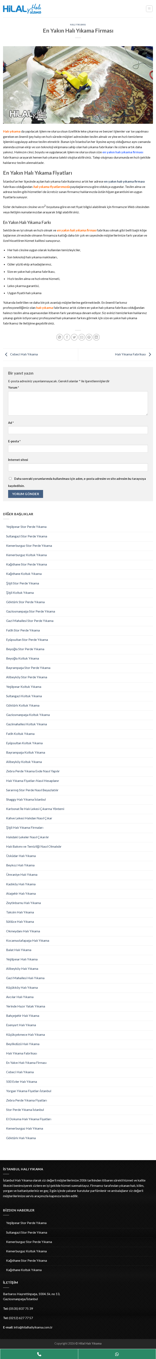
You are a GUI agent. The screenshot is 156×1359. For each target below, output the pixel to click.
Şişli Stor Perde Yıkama (22, 583)
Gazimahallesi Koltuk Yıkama (26, 724)
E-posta (14, 441)
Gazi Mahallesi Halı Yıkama (25, 978)
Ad (11, 422)
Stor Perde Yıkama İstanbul (25, 1109)
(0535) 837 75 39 (21, 1308)
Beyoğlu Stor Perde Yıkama (25, 649)
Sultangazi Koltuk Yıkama (24, 696)
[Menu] (149, 8)
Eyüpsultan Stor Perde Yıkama (27, 639)
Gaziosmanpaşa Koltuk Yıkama (28, 715)
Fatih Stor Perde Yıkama (23, 630)
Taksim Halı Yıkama (20, 912)
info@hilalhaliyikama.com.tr (33, 1327)
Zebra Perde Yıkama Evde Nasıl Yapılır (33, 771)
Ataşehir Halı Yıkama (21, 893)
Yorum (13, 387)
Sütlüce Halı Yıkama (20, 921)
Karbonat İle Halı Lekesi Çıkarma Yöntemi (35, 809)
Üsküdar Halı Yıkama (21, 856)
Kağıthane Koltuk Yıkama (24, 573)
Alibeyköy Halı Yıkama (22, 968)
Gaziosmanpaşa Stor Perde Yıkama (30, 611)
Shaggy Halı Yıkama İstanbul (26, 799)
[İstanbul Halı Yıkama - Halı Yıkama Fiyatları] (25, 9)
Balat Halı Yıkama (18, 950)
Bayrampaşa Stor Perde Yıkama (28, 668)
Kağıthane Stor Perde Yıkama (26, 564)
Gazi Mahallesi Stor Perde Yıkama (29, 621)
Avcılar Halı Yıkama (20, 997)
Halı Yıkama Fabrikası (21, 1053)
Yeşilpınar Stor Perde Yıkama (26, 526)
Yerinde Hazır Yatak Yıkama (25, 1006)
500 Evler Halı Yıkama (21, 1081)
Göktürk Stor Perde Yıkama (25, 602)
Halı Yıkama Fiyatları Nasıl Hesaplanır (32, 781)
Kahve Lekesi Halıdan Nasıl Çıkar (29, 818)
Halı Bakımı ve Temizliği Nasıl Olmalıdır (34, 846)
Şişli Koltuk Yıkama (20, 592)
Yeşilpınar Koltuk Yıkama (23, 686)
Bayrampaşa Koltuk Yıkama (25, 752)
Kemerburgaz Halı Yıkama (24, 1128)
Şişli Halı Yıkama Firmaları (24, 827)
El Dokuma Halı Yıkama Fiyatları (28, 1119)
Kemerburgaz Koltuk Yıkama (26, 555)
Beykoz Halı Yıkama (20, 865)
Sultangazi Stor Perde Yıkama (26, 536)
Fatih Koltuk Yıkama (20, 733)
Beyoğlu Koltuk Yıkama (22, 658)
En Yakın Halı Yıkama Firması (26, 1062)
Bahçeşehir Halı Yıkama (22, 1015)
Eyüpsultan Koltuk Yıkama (24, 743)
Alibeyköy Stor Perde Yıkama (26, 677)
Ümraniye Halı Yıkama (21, 874)
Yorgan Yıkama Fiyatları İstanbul (28, 1091)
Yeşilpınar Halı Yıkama (22, 959)
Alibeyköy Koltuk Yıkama (24, 762)
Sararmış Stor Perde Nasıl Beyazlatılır (32, 790)
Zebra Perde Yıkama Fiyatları (26, 1100)
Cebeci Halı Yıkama (20, 1072)
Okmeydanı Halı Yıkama (23, 931)
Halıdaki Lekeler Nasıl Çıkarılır (27, 837)
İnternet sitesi (18, 459)
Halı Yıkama (78, 24)
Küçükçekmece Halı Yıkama (25, 1034)
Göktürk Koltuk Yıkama (22, 705)
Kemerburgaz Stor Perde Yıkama (29, 545)
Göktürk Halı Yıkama (21, 1138)
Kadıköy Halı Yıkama (21, 884)
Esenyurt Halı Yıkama (21, 1025)
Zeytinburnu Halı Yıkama (23, 903)
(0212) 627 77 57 (21, 1318)
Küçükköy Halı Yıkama (22, 987)
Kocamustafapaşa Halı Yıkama (27, 940)
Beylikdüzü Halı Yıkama (22, 1044)
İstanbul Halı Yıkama (17, 1180)
